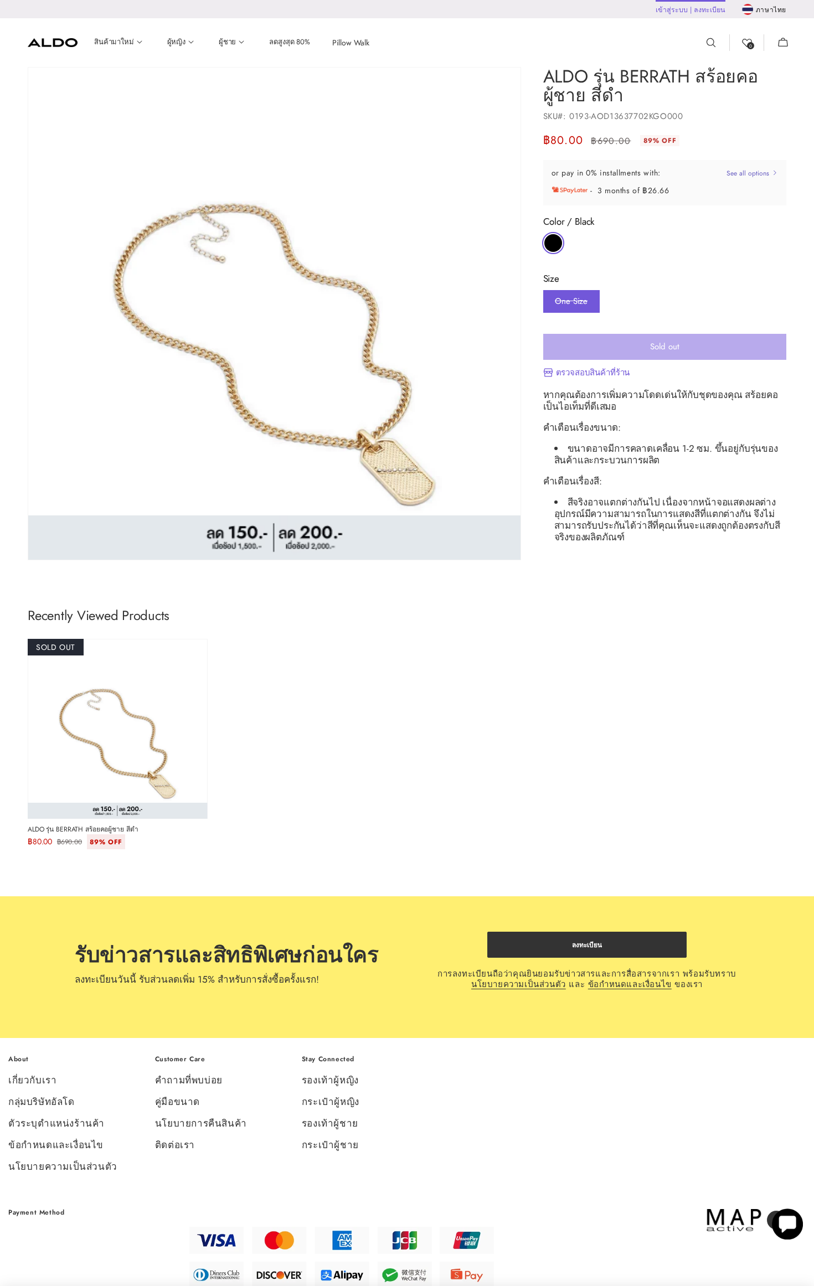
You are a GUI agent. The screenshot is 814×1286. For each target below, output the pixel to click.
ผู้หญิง (176, 42)
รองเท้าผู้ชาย (330, 1123)
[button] (776, 42)
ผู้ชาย (227, 42)
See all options (749, 173)
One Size (571, 304)
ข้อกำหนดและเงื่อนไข (630, 984)
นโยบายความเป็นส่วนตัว (518, 984)
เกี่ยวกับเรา (32, 1081)
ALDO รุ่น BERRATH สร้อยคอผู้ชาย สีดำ (83, 829)
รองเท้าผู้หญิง (330, 1081)
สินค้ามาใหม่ (114, 42)
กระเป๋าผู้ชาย (330, 1144)
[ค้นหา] (717, 42)
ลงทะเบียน (587, 945)
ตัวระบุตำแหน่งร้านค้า (56, 1123)
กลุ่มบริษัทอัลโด (41, 1101)
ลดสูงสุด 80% (289, 42)
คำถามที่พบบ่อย (189, 1081)
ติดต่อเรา (175, 1144)
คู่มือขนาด (177, 1101)
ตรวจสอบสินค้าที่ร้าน (593, 373)
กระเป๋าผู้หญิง (330, 1101)
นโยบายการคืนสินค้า (201, 1123)
